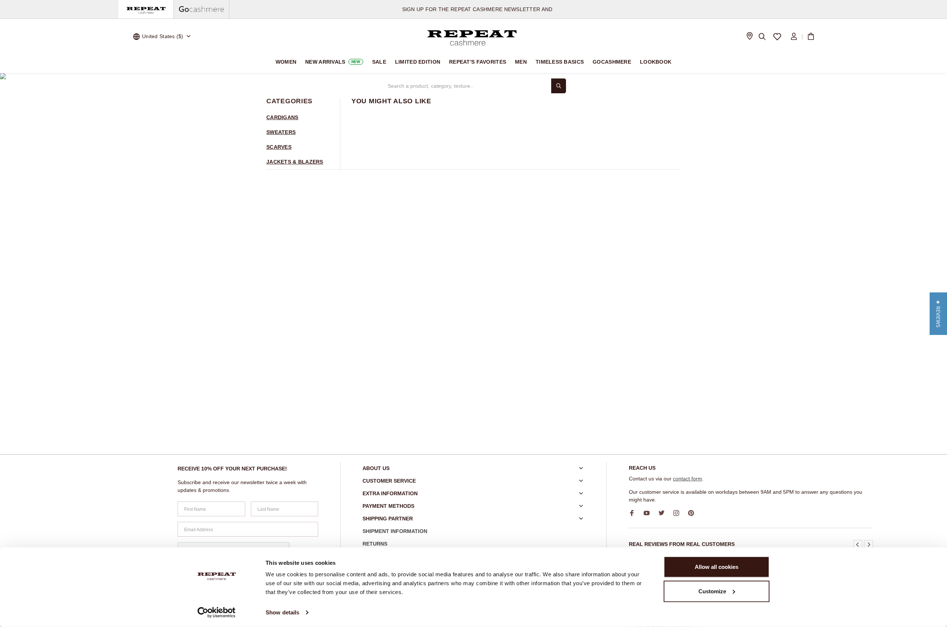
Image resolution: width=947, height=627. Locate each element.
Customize (712, 591)
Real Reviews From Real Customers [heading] (682, 544)
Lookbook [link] (655, 62)
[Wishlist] (777, 36)
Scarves (278, 147)
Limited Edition (417, 62)
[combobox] (466, 85)
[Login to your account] (794, 37)
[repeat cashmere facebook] (634, 513)
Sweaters (281, 132)
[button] (857, 544)
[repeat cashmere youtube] (649, 513)
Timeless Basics (560, 62)
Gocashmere (612, 62)
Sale (379, 62)
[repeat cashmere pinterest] (693, 513)
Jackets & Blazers (294, 162)
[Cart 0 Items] (811, 37)
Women (286, 62)
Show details (282, 612)
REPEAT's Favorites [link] (477, 62)
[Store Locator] (749, 36)
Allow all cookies (716, 567)
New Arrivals (332, 62)
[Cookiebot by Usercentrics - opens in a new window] (216, 612)
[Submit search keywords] (558, 85)
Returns (375, 544)
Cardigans (282, 117)
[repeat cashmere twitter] (664, 513)
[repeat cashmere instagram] (678, 513)
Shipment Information (395, 531)
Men (521, 62)
